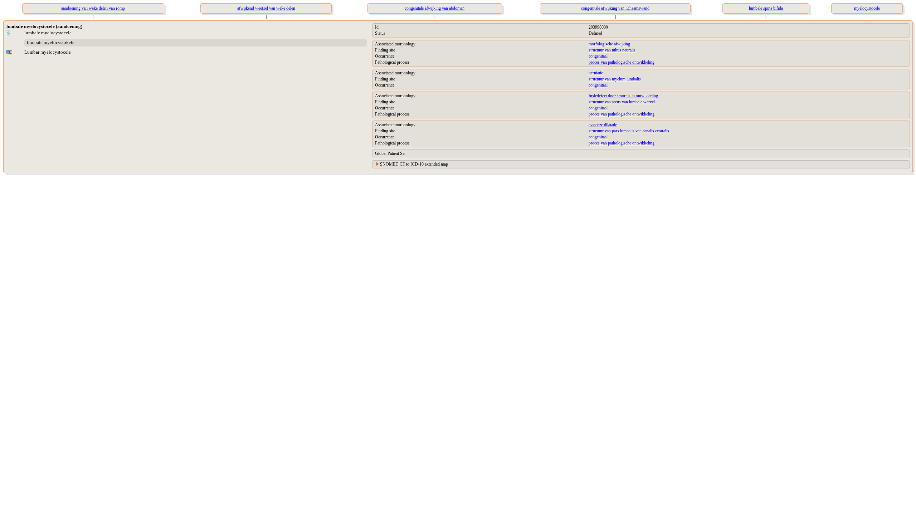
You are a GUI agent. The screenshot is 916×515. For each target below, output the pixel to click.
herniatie (596, 72)
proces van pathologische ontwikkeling (621, 62)
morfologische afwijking (609, 43)
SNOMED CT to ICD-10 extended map (414, 164)
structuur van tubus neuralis (612, 50)
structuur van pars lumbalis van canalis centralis (629, 130)
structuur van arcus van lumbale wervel (622, 101)
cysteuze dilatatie (603, 124)
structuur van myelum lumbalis (615, 79)
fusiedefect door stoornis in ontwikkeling (623, 95)
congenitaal (598, 56)
